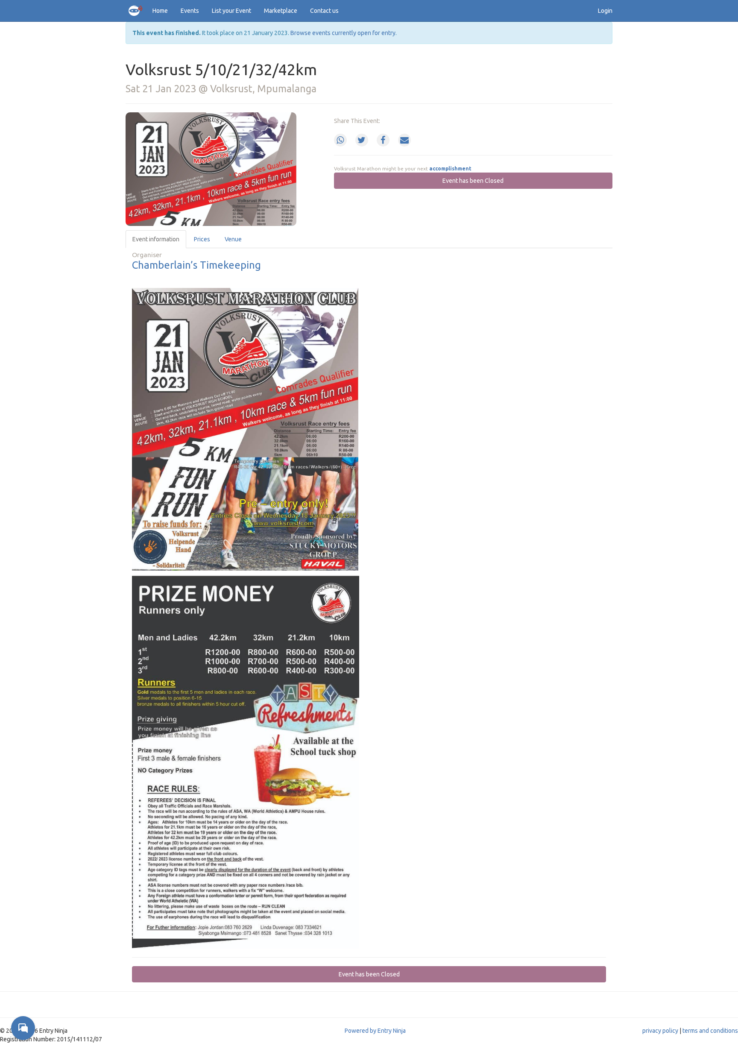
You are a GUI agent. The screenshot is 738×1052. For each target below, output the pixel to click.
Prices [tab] (202, 239)
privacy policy (660, 1030)
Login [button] (605, 10)
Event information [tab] (155, 239)
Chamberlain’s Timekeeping (196, 265)
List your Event (231, 10)
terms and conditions (710, 1030)
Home (160, 10)
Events (190, 10)
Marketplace (280, 10)
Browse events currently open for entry (342, 32)
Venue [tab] (233, 239)
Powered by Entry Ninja (375, 1030)
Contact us (324, 10)
